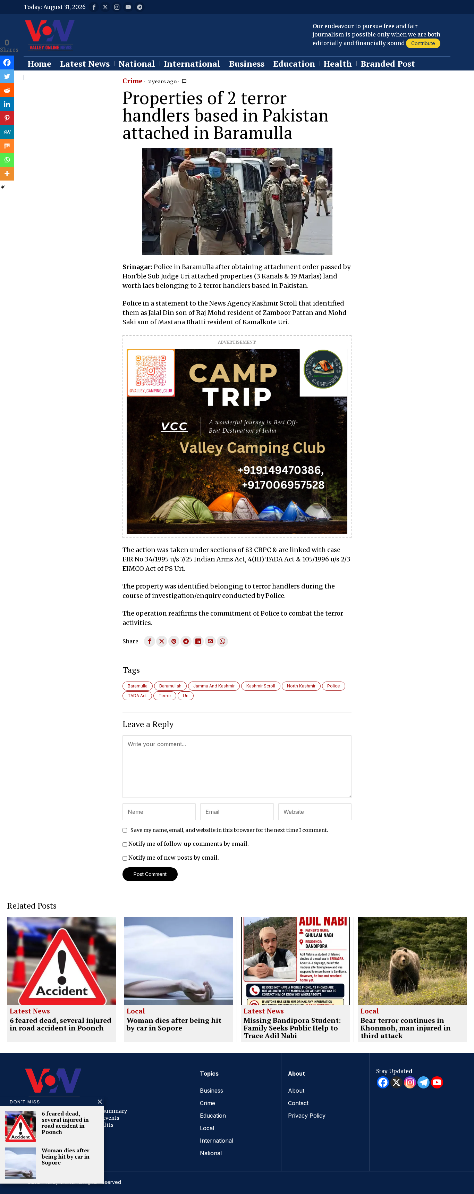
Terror (165, 695)
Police (333, 685)
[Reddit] (7, 90)
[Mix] (7, 146)
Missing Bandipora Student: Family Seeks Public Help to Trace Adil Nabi (292, 1028)
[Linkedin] (7, 104)
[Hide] (3, 187)
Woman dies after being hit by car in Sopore (174, 1024)
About (296, 1090)
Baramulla (137, 685)
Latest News (30, 1011)
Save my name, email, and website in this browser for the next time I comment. (229, 830)
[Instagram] (410, 1082)
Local (136, 1011)
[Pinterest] (7, 118)
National (211, 1153)
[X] (396, 1082)
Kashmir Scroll (260, 685)
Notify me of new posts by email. (173, 857)
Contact (298, 1103)
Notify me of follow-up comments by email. (188, 843)
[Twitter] (7, 76)
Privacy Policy (306, 1115)
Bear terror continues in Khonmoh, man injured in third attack (406, 1028)
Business (211, 1090)
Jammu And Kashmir (214, 685)
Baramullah (170, 685)
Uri (185, 695)
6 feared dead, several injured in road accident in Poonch (60, 1024)
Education (213, 1115)
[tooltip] (93, 7)
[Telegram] (423, 1082)
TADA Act (137, 695)
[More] (7, 174)
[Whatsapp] (7, 160)
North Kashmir (301, 685)
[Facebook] (7, 62)
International (216, 1140)
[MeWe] (7, 132)
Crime (132, 81)
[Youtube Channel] (437, 1082)
